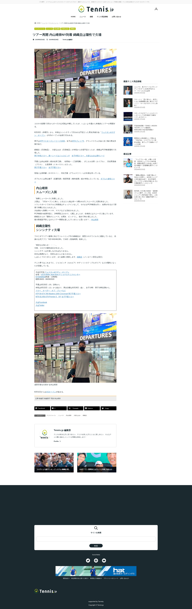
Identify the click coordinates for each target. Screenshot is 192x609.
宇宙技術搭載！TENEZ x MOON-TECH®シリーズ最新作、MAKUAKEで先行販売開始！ (145, 128)
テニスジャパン (51, 415)
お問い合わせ (124, 578)
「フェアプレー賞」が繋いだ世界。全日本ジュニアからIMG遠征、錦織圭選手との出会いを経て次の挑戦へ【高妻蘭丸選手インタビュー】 (146, 163)
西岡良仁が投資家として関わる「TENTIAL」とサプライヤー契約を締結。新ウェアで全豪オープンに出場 (146, 141)
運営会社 (65, 578)
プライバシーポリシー (110, 578)
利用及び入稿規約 (95, 578)
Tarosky (101, 601)
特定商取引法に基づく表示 (79, 578)
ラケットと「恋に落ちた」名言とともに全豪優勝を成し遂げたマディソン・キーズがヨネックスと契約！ (146, 102)
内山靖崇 (68, 415)
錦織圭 (85, 415)
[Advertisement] (140, 63)
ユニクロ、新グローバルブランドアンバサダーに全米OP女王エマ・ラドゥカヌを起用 (146, 89)
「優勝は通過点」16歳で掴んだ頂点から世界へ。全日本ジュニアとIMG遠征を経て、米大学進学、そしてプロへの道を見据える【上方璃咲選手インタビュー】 (146, 179)
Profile (56, 441)
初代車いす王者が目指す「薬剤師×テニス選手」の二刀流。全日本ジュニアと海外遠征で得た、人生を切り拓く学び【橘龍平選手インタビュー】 (146, 195)
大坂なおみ (77, 415)
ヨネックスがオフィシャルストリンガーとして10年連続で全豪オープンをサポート (146, 115)
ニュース (61, 415)
